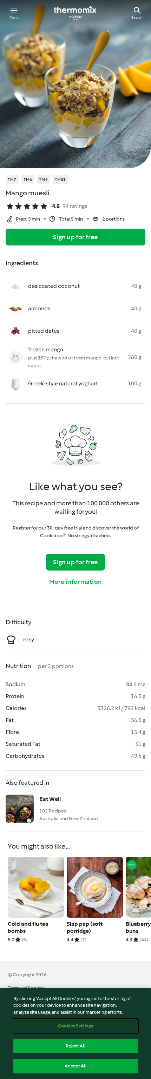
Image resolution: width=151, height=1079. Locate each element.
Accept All (75, 1065)
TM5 (43, 179)
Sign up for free (75, 237)
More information (75, 582)
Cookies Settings (75, 1026)
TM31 (60, 179)
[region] (75, 1033)
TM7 (12, 179)
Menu (14, 17)
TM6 (28, 179)
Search (137, 17)
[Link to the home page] (75, 13)
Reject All (75, 1045)
